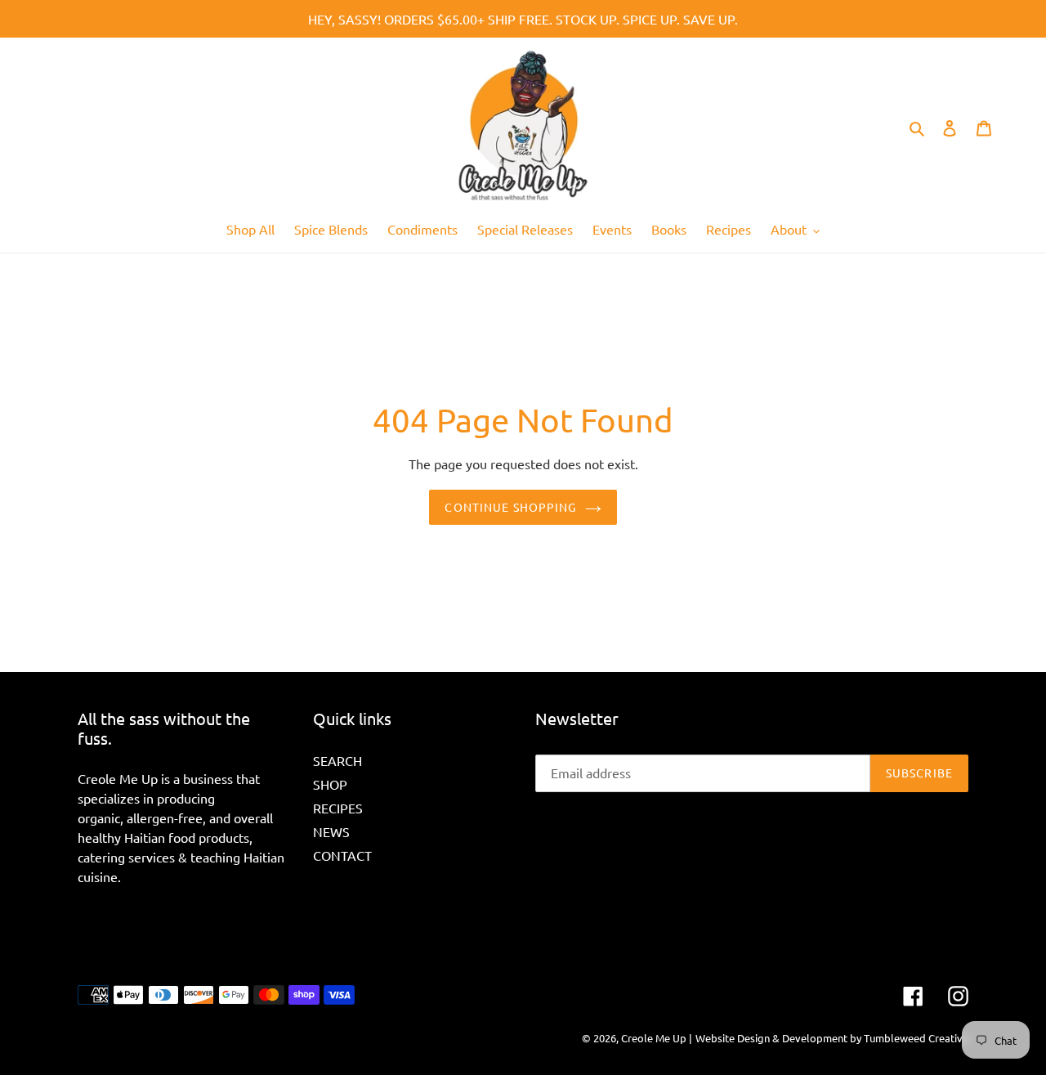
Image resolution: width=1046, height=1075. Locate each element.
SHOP (330, 784)
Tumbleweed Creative (916, 1038)
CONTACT (342, 855)
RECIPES (338, 808)
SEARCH (337, 760)
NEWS (331, 831)
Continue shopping (510, 506)
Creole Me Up (653, 1038)
